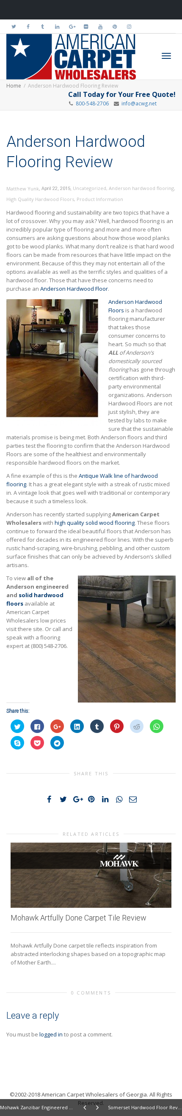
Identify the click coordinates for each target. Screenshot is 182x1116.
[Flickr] (86, 26)
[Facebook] (28, 26)
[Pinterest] (114, 26)
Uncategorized (89, 188)
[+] (91, 875)
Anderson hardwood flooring (141, 188)
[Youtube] (100, 26)
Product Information (100, 199)
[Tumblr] (43, 26)
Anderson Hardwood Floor (74, 288)
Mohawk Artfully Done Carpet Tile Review (78, 917)
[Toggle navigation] (166, 56)
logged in (51, 1034)
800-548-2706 (92, 103)
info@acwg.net (138, 103)
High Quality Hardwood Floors (40, 199)
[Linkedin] (57, 26)
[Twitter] (14, 26)
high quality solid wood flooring (95, 522)
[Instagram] (129, 26)
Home (13, 85)
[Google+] (71, 26)
